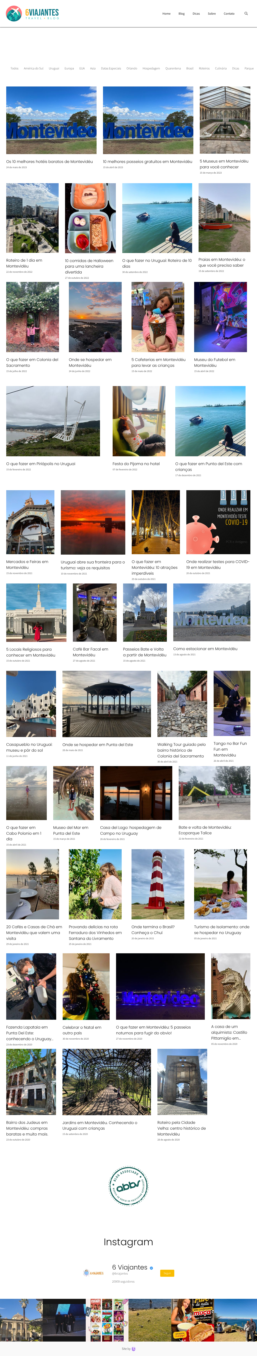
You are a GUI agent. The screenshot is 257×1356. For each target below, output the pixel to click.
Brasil (190, 68)
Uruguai (54, 68)
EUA (82, 68)
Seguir (167, 1273)
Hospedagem (151, 68)
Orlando (131, 68)
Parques (250, 68)
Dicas (235, 68)
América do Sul (33, 68)
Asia (93, 68)
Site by (126, 1349)
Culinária (221, 68)
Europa (69, 68)
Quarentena (173, 68)
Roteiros (204, 68)
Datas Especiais (111, 68)
